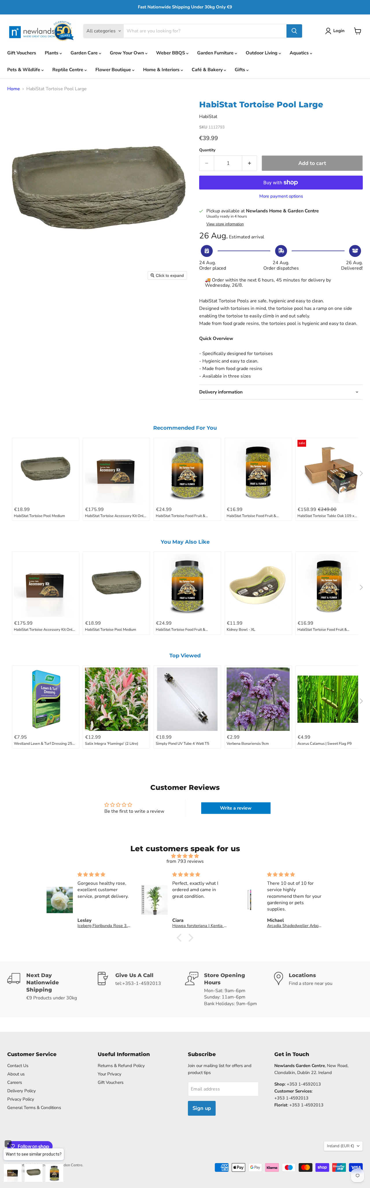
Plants (52, 53)
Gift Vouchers (21, 53)
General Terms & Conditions (34, 1107)
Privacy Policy (20, 1099)
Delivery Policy (21, 1091)
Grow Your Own (127, 53)
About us (16, 1074)
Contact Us (17, 1066)
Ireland (340, 1146)
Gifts (240, 70)
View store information (225, 224)
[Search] (294, 31)
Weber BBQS (171, 53)
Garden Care (85, 53)
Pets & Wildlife (24, 70)
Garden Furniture (216, 53)
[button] (336, 30)
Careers (14, 1082)
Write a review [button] (235, 808)
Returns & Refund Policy (121, 1066)
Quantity (207, 150)
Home (13, 88)
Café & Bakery (208, 70)
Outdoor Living (262, 53)
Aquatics (300, 53)
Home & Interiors (162, 70)
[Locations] (318, 989)
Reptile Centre (68, 70)
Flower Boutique (113, 70)
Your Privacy (109, 1074)
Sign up (202, 1108)
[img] (185, 856)
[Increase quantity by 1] (249, 163)
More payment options (281, 196)
